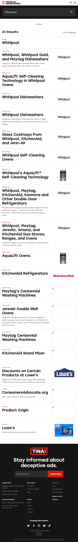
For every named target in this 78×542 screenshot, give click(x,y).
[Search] (71, 3)
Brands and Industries (10, 491)
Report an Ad (57, 496)
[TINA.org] (38, 451)
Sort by (65, 32)
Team (29, 503)
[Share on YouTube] (44, 525)
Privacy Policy (45, 539)
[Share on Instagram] (39, 525)
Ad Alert (4, 389)
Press (29, 506)
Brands (4, 39)
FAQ (53, 486)
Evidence (5, 406)
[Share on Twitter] (28, 525)
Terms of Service (56, 539)
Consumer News (33, 489)
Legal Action (6, 483)
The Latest (31, 483)
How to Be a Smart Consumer (13, 503)
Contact (30, 509)
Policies (39, 533)
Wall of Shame (57, 492)
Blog (28, 492)
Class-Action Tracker (9, 494)
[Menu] (75, 3)
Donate (55, 499)
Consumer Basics (8, 499)
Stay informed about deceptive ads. (39, 462)
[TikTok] (49, 525)
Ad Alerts (30, 486)
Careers (30, 512)
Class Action (6, 51)
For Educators (57, 489)
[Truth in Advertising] (11, 2)
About (29, 499)
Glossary (55, 483)
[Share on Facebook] (33, 525)
